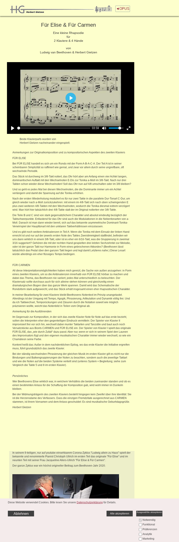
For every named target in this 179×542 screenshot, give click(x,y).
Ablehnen (21, 514)
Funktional (149, 524)
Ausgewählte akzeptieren (149, 512)
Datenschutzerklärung (90, 502)
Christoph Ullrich (64, 456)
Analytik (147, 534)
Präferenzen (150, 529)
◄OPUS (122, 8)
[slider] (53, 128)
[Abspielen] (12, 128)
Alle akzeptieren (119, 513)
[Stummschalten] (104, 128)
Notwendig (149, 519)
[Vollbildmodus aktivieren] (128, 128)
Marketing (148, 538)
